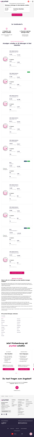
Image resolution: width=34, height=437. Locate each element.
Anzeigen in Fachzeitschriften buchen (21, 409)
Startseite (2, 396)
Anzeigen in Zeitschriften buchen (20, 405)
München (2, 322)
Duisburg (18, 322)
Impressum (17, 428)
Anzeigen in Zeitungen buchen (21, 402)
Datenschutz (12, 428)
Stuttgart (2, 327)
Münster (18, 330)
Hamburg (3, 320)
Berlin (2, 318)
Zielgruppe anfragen (24, 369)
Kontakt (13, 401)
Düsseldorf (3, 328)
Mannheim (19, 332)
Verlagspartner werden (14, 405)
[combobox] (28, 1)
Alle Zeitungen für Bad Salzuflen (17, 272)
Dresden (2, 335)
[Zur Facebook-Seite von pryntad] (1, 414)
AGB (8, 428)
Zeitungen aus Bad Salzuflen (17, 14)
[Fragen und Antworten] (31, 434)
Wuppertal (19, 325)
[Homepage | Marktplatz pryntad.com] (5, 1)
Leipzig (2, 330)
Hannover (18, 318)
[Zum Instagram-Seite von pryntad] (4, 414)
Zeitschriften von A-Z (21, 415)
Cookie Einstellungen (24, 428)
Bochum (18, 323)
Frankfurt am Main (4, 325)
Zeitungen (6, 396)
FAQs (12, 403)
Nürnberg (18, 320)
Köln (2, 323)
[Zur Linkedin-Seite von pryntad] (6, 414)
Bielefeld (18, 327)
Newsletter (27, 404)
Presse (27, 406)
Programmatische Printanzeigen (21, 412)
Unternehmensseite (29, 403)
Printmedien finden (8, 369)
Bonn (18, 328)
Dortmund (3, 332)
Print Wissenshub (29, 401)
